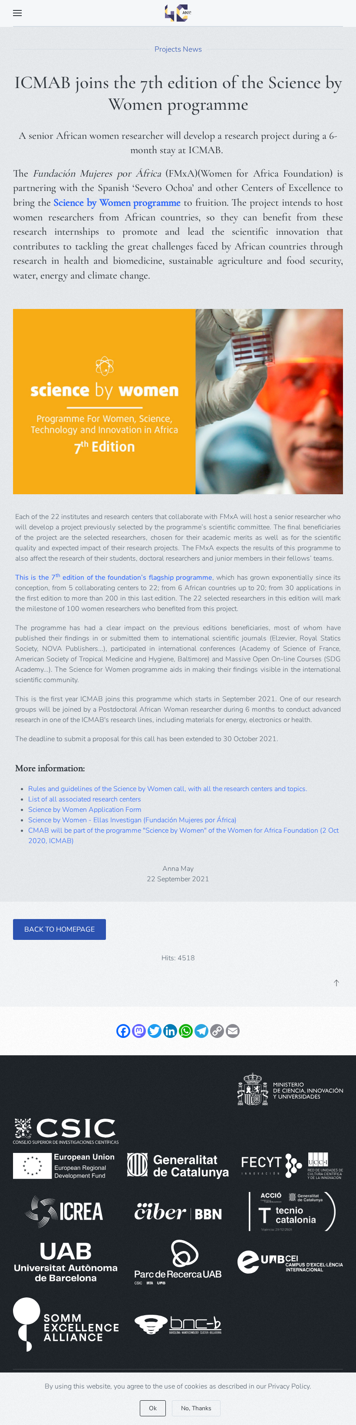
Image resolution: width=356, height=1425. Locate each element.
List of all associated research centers (84, 799)
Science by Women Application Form (85, 809)
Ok (153, 1408)
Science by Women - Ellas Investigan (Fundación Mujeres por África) (132, 820)
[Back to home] (178, 13)
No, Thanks (196, 1408)
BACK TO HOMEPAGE (59, 929)
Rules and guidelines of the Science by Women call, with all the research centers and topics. (168, 789)
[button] (17, 13)
